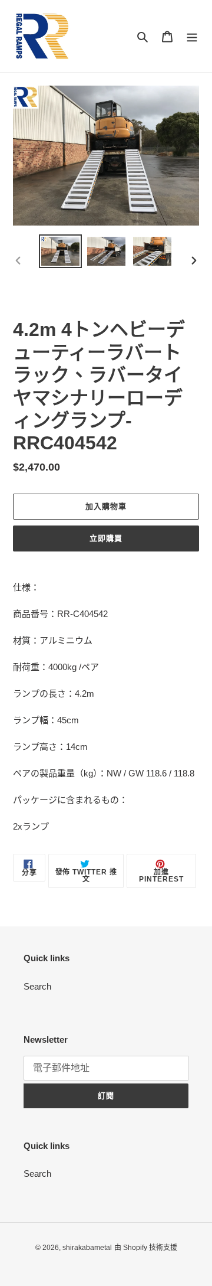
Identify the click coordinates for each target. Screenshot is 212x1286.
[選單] (192, 36)
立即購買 (106, 538)
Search (37, 986)
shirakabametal (87, 1247)
